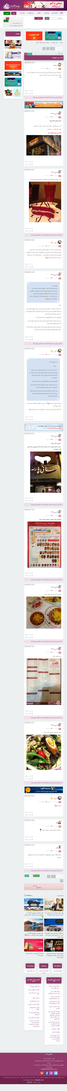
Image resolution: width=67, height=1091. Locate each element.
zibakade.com (39, 1080)
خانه (61, 13)
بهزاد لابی (56, 243)
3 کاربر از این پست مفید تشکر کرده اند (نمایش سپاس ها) (47, 97)
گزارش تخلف (28, 93)
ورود (14, 13)
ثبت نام (35, 886)
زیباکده (61, 43)
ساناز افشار (56, 65)
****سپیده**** (55, 114)
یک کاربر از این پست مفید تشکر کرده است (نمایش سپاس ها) (46, 235)
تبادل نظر (46, 13)
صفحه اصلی (55, 13)
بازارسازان (29, 1082)
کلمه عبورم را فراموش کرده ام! (16, 25)
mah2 (57, 823)
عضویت (7, 13)
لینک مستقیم (28, 91)
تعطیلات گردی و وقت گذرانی (42, 43)
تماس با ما (22, 13)
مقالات (38, 13)
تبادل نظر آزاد (54, 43)
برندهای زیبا (30, 13)
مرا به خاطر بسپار (16, 23)
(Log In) (38, 888)
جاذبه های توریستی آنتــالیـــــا (27, 971)
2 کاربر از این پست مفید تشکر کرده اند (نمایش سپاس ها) (47, 343)
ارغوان (57, 848)
